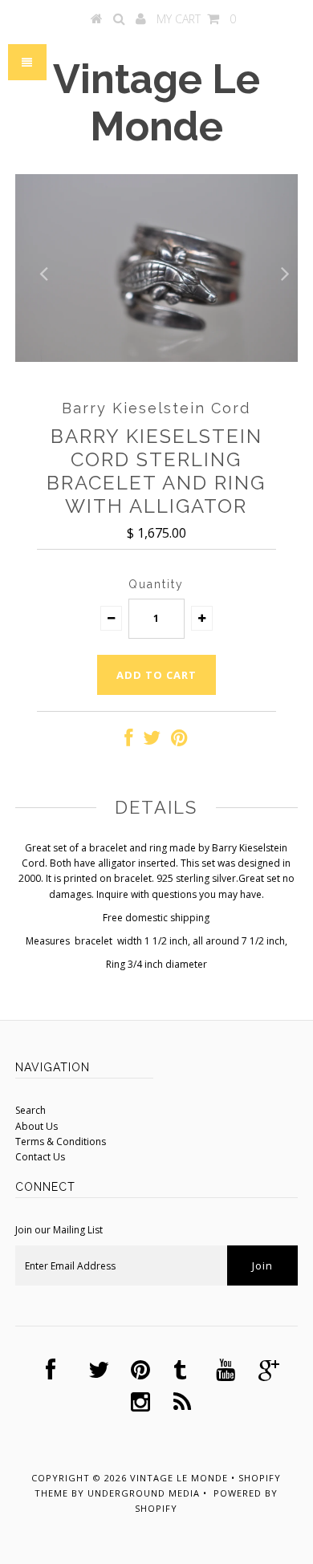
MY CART (196, 18)
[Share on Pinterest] (179, 741)
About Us (36, 1126)
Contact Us (40, 1157)
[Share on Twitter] (152, 741)
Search (30, 1110)
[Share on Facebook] (128, 741)
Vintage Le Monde (156, 102)
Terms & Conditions (60, 1141)
